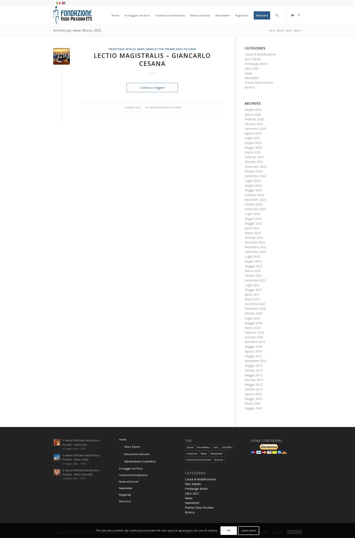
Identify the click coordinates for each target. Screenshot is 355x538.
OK (229, 530)
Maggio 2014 (253, 365)
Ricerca (249, 87)
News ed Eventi (128, 481)
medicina (192, 453)
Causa (190, 447)
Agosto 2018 (253, 351)
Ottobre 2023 (254, 204)
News (141, 49)
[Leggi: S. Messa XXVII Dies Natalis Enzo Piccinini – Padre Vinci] (57, 442)
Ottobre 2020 (254, 313)
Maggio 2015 (253, 356)
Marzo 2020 (253, 328)
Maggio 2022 (253, 266)
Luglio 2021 (252, 285)
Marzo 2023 (253, 233)
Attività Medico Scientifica (140, 461)
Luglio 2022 (252, 256)
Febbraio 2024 (254, 195)
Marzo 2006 (253, 403)
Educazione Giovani (136, 454)
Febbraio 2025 (254, 157)
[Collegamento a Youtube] (292, 15)
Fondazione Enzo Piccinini (165, 107)
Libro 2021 (252, 68)
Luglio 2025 (252, 138)
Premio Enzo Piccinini (180, 49)
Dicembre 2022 (255, 242)
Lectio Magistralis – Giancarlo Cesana (152, 59)
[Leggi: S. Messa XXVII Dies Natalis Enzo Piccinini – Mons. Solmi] (57, 457)
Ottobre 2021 (254, 276)
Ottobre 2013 (254, 370)
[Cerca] (277, 15)
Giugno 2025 (253, 143)
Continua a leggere (152, 87)
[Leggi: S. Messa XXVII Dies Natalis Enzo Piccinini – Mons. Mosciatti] (57, 472)
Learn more (248, 530)
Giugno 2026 (253, 109)
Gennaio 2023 (254, 238)
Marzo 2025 (253, 152)
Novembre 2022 (255, 247)
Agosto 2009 (253, 394)
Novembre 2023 (255, 200)
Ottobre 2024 (254, 171)
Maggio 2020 (253, 323)
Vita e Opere (132, 447)
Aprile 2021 (252, 294)
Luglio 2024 (252, 181)
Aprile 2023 (252, 228)
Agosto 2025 (253, 133)
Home (123, 439)
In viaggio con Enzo (131, 468)
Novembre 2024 (255, 167)
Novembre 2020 (255, 309)
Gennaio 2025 (254, 162)
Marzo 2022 (253, 271)
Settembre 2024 (255, 176)
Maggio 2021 (253, 290)
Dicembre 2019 (255, 342)
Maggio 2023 (253, 223)
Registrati (125, 495)
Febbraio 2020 (254, 332)
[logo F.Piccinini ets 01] (72, 15)
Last (215, 447)
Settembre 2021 (255, 280)
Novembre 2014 (255, 361)
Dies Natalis (253, 59)
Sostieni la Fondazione (133, 475)
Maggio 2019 (253, 347)
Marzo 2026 (253, 114)
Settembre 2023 (255, 209)
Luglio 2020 (252, 318)
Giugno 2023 (253, 219)
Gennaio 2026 (254, 124)
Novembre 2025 (255, 129)
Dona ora (125, 501)
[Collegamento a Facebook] (299, 15)
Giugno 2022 (253, 261)
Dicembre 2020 (255, 304)
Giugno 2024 (253, 185)
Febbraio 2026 (254, 119)
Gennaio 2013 (254, 380)
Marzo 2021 (253, 299)
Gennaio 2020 (254, 337)
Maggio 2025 (253, 147)
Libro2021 (227, 447)
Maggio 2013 (253, 375)
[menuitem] (115, 15)
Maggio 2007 (253, 399)
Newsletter (155, 49)
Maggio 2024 (253, 190)
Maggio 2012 (253, 385)
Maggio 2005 (253, 408)
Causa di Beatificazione (260, 54)
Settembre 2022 (255, 252)
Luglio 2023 (252, 214)
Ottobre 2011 (254, 389)
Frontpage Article (122, 49)
